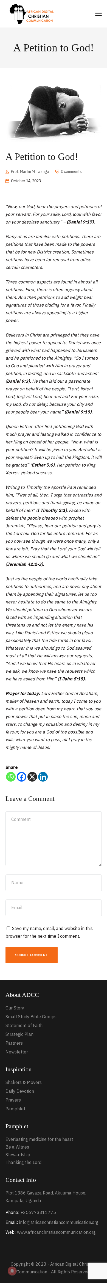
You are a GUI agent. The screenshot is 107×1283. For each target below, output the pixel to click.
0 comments (71, 171)
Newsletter (16, 1052)
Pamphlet (15, 1108)
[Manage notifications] (12, 1271)
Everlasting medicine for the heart (39, 1139)
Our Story (14, 1008)
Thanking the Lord (23, 1162)
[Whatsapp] (11, 777)
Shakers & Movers (23, 1082)
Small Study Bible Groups (31, 1016)
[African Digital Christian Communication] (32, 13)
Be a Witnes (17, 1147)
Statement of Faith (24, 1025)
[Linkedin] (43, 777)
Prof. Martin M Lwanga (30, 171)
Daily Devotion (19, 1091)
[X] (32, 777)
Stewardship (17, 1154)
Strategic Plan (19, 1034)
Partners (14, 1043)
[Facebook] (21, 777)
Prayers (13, 1100)
